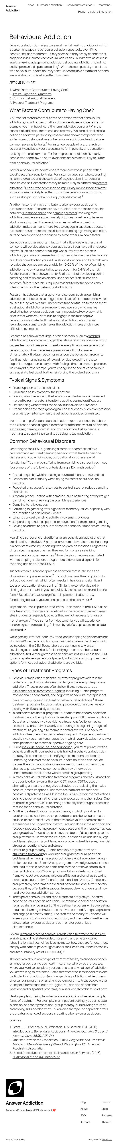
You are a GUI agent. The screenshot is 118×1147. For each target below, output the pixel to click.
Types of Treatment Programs (33, 102)
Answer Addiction (13, 8)
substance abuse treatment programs (39, 691)
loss (78, 580)
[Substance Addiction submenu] (63, 5)
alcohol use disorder (23, 222)
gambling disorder (65, 213)
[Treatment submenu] (111, 5)
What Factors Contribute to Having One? (40, 90)
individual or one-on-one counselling (47, 747)
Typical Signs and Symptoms (32, 94)
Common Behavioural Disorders (34, 98)
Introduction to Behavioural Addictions (39, 1031)
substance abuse (34, 213)
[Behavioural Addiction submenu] (93, 5)
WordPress (107, 1139)
